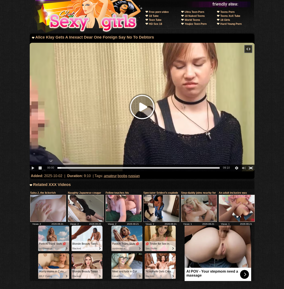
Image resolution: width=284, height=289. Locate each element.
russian (134, 176)
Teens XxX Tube (230, 16)
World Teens (192, 19)
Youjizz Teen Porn (196, 23)
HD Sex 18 (155, 23)
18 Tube (154, 16)
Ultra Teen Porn (194, 12)
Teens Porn (227, 12)
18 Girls (225, 19)
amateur (110, 176)
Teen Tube (155, 19)
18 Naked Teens (195, 16)
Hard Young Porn (231, 23)
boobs (122, 176)
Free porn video (159, 12)
